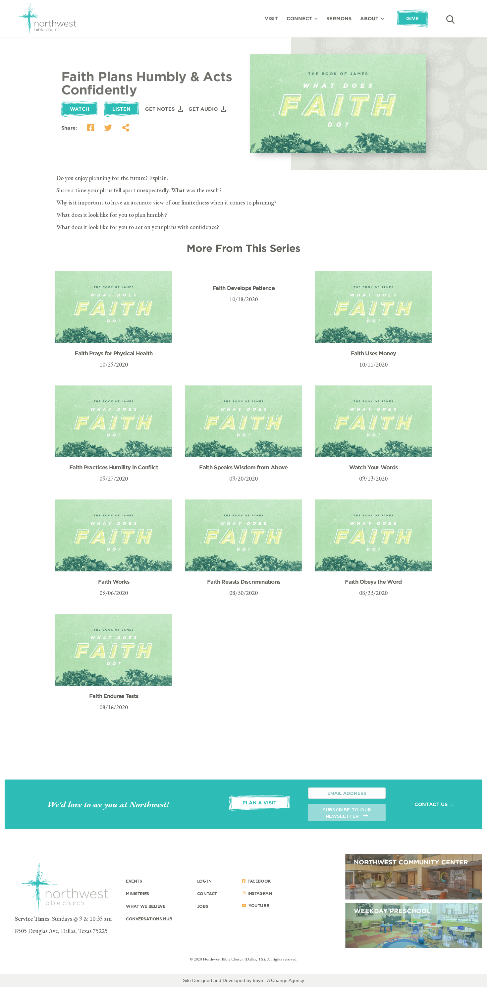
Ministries (137, 893)
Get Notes (160, 109)
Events (134, 881)
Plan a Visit (260, 802)
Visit (271, 18)
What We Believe (145, 906)
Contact (207, 893)
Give (412, 18)
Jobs (202, 906)
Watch (79, 109)
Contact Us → (434, 804)
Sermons (339, 18)
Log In (204, 881)
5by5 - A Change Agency (278, 980)
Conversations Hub (149, 918)
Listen (121, 109)
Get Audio (203, 109)
